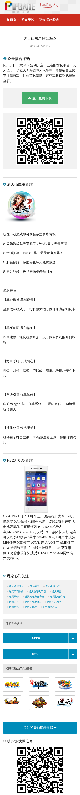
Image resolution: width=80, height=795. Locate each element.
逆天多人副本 (53, 601)
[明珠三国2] (12, 701)
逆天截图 (56, 591)
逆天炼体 (13, 606)
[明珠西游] (65, 684)
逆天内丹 (13, 601)
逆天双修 (13, 596)
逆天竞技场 (30, 606)
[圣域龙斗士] (39, 703)
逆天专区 (27, 19)
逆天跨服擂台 (16, 586)
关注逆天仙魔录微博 (39, 727)
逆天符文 (34, 586)
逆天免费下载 (42, 98)
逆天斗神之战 (52, 586)
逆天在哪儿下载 (37, 591)
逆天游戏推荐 (49, 606)
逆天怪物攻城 (57, 596)
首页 (13, 19)
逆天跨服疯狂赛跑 (34, 596)
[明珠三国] (13, 684)
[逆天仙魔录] (65, 703)
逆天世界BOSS (32, 601)
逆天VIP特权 (15, 591)
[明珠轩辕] (39, 684)
